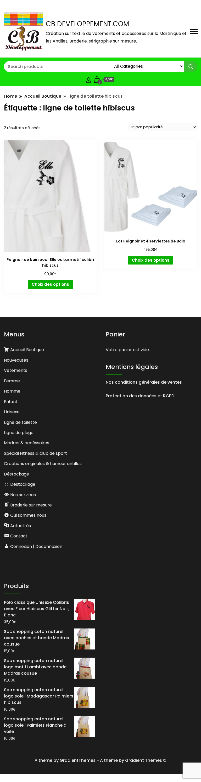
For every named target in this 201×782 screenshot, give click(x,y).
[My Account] (88, 79)
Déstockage (16, 474)
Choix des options (50, 284)
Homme (12, 391)
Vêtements (15, 370)
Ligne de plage (19, 433)
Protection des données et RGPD (140, 396)
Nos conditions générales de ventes (144, 382)
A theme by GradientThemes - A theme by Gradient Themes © (100, 760)
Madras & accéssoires (26, 443)
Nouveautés (16, 360)
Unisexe (12, 412)
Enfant (11, 402)
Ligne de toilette (20, 422)
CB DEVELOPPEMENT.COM (87, 24)
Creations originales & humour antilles (43, 464)
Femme (12, 381)
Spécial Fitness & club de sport (35, 453)
